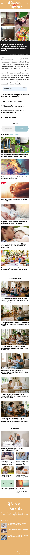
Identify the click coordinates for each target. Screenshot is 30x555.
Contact (26, 551)
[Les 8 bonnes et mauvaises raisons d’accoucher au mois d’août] (22, 483)
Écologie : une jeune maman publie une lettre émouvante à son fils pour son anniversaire (13, 245)
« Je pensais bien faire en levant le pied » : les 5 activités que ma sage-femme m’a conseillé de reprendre (14, 300)
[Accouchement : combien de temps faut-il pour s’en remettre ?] (7, 456)
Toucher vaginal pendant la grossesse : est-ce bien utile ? (22, 476)
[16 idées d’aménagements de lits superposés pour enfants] (15, 439)
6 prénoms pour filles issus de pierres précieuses (6, 476)
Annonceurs (20, 551)
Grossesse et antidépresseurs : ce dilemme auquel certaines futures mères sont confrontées (14, 372)
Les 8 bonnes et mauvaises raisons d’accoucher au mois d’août (21, 490)
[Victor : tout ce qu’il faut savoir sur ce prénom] (7, 483)
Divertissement (14, 134)
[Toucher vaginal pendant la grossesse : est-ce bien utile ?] (22, 470)
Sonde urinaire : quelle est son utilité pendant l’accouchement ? (22, 463)
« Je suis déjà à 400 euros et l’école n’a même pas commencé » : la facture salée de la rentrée (14, 348)
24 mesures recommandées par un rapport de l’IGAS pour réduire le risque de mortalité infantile (15, 396)
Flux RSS (25, 553)
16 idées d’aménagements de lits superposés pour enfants (11, 449)
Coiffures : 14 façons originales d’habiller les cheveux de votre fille (14, 178)
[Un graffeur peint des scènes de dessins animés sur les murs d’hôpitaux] (15, 212)
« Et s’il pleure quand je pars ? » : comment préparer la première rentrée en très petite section (15, 324)
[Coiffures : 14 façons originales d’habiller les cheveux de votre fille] (15, 167)
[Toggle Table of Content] (23, 88)
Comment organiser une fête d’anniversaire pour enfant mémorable (14, 268)
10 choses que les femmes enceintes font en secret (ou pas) (14, 200)
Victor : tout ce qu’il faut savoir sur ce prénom (7, 489)
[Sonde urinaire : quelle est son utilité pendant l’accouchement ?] (22, 456)
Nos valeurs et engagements (8, 551)
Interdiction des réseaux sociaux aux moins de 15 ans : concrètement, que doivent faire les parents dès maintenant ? (15, 420)
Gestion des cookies (7, 553)
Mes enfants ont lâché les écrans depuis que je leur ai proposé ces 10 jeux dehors (14, 155)
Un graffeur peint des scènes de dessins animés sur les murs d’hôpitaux (14, 222)
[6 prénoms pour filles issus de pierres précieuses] (7, 470)
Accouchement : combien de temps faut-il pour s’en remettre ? (7, 463)
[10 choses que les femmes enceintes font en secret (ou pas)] (15, 190)
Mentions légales (18, 553)
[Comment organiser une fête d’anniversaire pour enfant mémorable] (15, 258)
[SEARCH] (28, 4)
